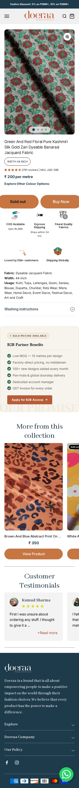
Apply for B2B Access (27, 399)
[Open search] (64, 16)
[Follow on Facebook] (6, 762)
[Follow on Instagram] (16, 762)
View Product (34, 554)
